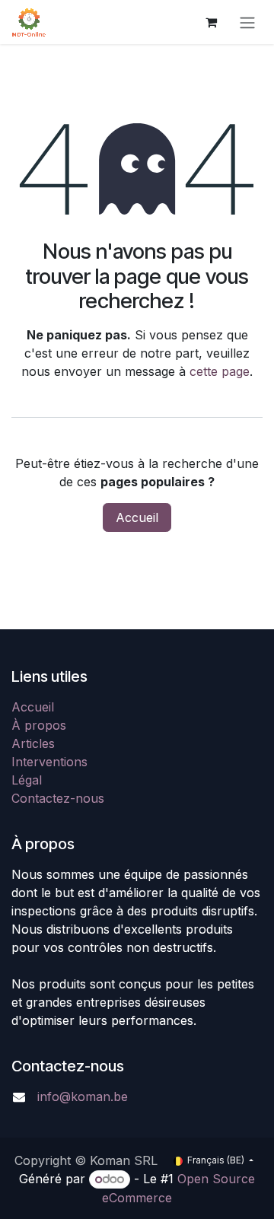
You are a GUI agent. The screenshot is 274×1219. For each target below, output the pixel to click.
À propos (38, 725)
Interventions (49, 761)
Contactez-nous (57, 798)
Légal (26, 780)
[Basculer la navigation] (247, 22)
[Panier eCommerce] (211, 22)
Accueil (137, 517)
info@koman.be (82, 1096)
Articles (33, 743)
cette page (220, 371)
